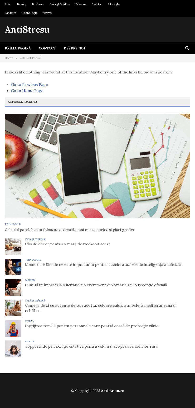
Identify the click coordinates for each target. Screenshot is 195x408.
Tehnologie (30, 13)
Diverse (80, 4)
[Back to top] (181, 394)
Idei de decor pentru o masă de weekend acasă (67, 244)
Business (38, 4)
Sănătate (10, 13)
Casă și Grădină (59, 4)
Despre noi (74, 48)
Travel (47, 13)
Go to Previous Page (29, 84)
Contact (47, 48)
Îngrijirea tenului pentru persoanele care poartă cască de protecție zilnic (91, 325)
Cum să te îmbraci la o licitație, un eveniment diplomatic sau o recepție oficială (96, 284)
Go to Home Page (27, 90)
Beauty (21, 4)
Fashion (97, 4)
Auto (8, 4)
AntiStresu (27, 29)
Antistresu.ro (112, 391)
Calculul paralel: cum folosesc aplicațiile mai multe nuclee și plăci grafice (70, 229)
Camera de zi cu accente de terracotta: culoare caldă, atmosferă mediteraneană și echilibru (100, 308)
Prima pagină (18, 48)
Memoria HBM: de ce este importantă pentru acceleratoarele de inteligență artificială (103, 264)
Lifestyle (114, 4)
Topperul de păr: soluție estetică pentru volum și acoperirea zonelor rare (91, 346)
